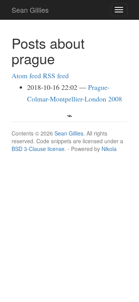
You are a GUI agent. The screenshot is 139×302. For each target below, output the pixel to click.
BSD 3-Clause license (38, 149)
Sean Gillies (68, 133)
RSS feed (56, 75)
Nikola (109, 149)
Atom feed (26, 75)
